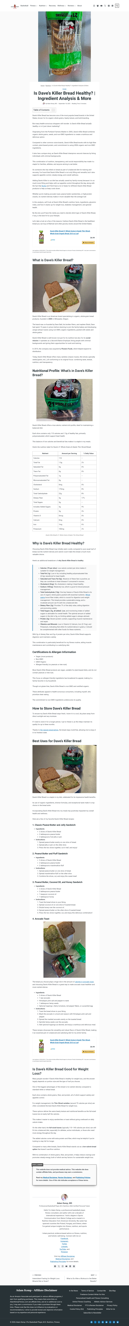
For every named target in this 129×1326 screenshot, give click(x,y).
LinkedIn (64, 1247)
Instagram (64, 1241)
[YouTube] (101, 6)
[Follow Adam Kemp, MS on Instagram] (62, 1266)
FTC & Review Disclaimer (94, 1305)
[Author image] (44, 104)
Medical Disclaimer (50, 1178)
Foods (64, 89)
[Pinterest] (109, 6)
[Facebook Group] (98, 6)
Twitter (64, 1244)
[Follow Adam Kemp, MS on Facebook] (55, 1266)
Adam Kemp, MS (52, 103)
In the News (73, 1291)
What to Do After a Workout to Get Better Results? (82, 1278)
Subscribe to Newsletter (92, 1313)
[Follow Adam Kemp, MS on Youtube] (66, 1266)
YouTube (63, 1249)
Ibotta (44, 186)
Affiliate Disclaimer (68, 1256)
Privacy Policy (112, 1305)
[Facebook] (91, 1322)
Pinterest (64, 1252)
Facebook (64, 1239)
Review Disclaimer (65, 1178)
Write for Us (110, 1309)
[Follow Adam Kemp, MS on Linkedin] (70, 1266)
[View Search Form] (117, 6)
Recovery (52, 5)
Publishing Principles (58, 1262)
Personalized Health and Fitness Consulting (92, 1298)
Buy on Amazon (89, 242)
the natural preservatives (49, 730)
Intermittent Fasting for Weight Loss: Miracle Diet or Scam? (46, 1278)
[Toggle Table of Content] (52, 110)
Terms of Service (87, 1291)
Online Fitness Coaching (81, 1302)
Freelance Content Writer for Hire (92, 1294)
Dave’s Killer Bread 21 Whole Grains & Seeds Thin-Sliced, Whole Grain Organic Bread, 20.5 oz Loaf (70, 232)
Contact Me (101, 1291)
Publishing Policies (83, 1178)
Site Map (112, 1291)
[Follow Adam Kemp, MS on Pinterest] (74, 1266)
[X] (105, 6)
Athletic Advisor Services (103, 1302)
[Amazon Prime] (72, 240)
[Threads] (110, 1322)
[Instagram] (94, 6)
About (79, 5)
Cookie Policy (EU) (77, 1309)
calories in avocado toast (84, 982)
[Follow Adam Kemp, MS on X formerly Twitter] (59, 1266)
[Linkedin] (112, 6)
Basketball (24, 5)
